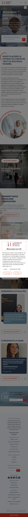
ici (11, 266)
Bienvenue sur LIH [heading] (14, 249)
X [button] (26, 240)
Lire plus (5, 269)
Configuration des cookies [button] (15, 269)
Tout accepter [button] (7, 273)
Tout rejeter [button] (17, 273)
